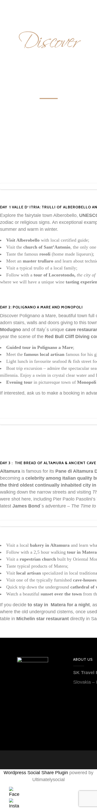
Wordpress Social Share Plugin (36, 772)
